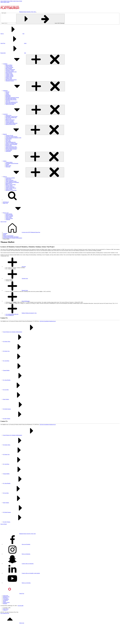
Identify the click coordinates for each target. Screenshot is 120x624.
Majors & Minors (9, 65)
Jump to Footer (19, 1)
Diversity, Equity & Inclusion (11, 144)
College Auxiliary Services (11, 187)
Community (8, 219)
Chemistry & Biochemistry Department (10, 236)
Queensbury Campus (10, 70)
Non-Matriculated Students (11, 98)
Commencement (9, 150)
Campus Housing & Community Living (13, 137)
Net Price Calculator (10, 120)
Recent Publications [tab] (26, 301)
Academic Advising (9, 76)
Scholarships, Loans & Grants (11, 116)
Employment (5, 595)
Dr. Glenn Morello (7, 380)
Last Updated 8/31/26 (4, 613)
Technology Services (10, 80)
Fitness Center (8, 165)
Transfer (7, 92)
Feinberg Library (9, 77)
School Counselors (9, 216)
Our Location (8, 141)
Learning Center (9, 78)
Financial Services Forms (10, 124)
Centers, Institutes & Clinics (11, 181)
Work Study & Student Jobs (11, 117)
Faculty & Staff (9, 217)
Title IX (4, 601)
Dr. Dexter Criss (6, 351)
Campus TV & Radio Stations (11, 143)
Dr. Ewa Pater (6, 389)
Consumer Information (10, 186)
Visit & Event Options (10, 104)
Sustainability (8, 151)
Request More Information (11, 103)
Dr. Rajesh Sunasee (7, 408)
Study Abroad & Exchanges (11, 79)
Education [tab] (24, 266)
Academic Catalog (9, 74)
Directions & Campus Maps (11, 190)
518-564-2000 (20, 605)
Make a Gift (5, 203)
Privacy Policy (6, 608)
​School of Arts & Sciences (8, 235)
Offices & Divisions (9, 180)
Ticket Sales (8, 166)
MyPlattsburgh (6, 202)
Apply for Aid (8, 118)
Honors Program (9, 72)
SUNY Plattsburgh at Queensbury (12, 182)
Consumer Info (6, 599)
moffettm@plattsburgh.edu (50, 321)
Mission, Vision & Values (11, 184)
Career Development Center (11, 71)
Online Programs (9, 66)
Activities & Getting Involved (11, 136)
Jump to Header (3, 1)
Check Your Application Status (12, 102)
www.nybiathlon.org (10, 315)
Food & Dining (9, 138)
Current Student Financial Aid (11, 123)
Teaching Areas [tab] (25, 278)
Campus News (8, 178)
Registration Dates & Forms (11, 99)
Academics (5, 233)
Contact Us (5, 610)
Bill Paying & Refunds (10, 119)
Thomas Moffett (6, 370)
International (8, 95)
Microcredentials (9, 68)
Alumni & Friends (9, 218)
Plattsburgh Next (9, 183)
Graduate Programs (9, 67)
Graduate (7, 94)
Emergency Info (6, 596)
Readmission (8, 96)
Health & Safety (9, 145)
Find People (5, 597)
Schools (4, 234)
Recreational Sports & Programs (12, 163)
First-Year (7, 91)
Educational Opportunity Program (12, 97)
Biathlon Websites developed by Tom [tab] (29, 313)
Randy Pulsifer (6, 399)
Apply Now (8, 100)
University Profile (9, 185)
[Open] (45, 59)
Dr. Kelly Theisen (6, 418)
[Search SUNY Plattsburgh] (12, 199)
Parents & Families (9, 215)
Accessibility (5, 600)
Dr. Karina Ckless (6, 341)
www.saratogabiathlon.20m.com (12, 314)
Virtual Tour (8, 139)
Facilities (7, 164)
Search (3, 23)
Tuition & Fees (8, 115)
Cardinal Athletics (9, 162)
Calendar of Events (9, 135)
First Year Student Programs (11, 148)
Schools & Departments (10, 69)
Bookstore (5, 603)
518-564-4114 (42, 321)
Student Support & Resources (11, 147)
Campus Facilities (9, 189)
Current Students (9, 213)
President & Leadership (10, 177)
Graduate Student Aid (10, 122)
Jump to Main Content (11, 1)
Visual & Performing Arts (11, 142)
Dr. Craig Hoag (6, 360)
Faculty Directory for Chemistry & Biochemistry (12, 237)
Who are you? (6, 212)
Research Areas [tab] (25, 290)
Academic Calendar (9, 75)
